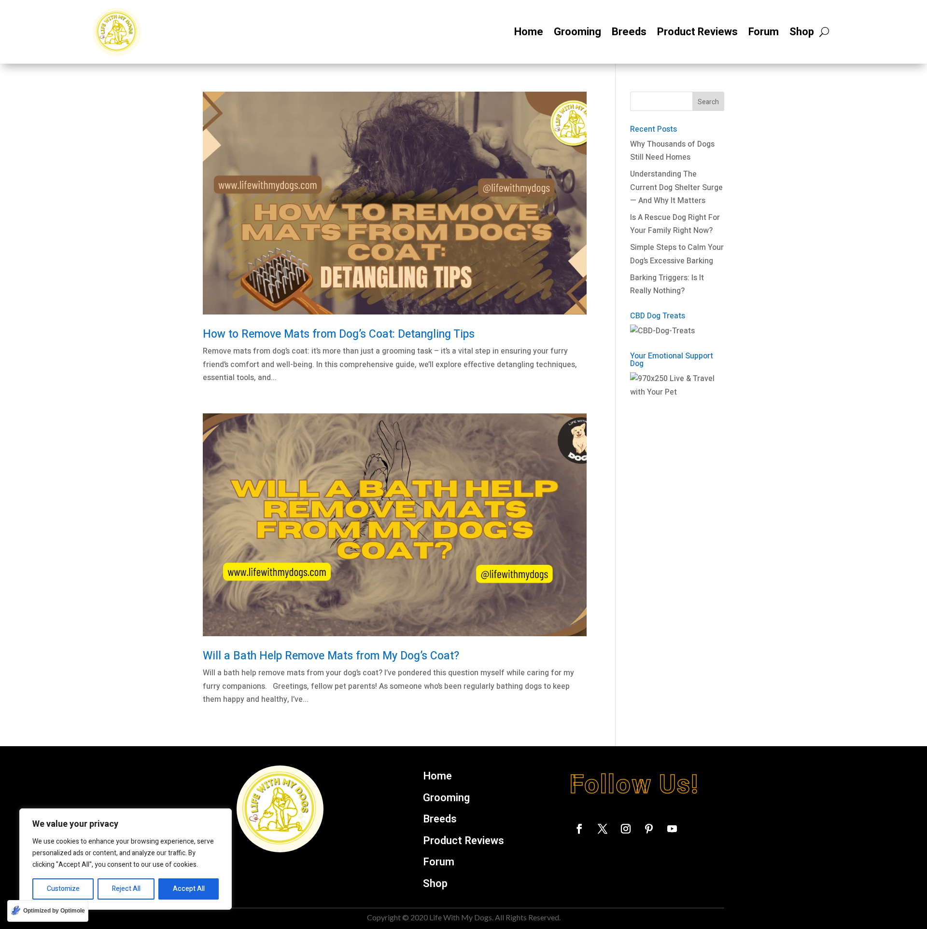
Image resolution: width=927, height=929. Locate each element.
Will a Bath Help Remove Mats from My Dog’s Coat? (331, 656)
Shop (801, 32)
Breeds (629, 32)
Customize (63, 889)
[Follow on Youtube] (672, 828)
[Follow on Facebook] (579, 828)
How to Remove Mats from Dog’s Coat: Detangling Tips (339, 334)
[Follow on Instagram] (625, 828)
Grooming (577, 32)
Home (528, 32)
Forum (763, 32)
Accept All (189, 889)
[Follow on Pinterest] (649, 828)
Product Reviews (697, 32)
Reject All (126, 889)
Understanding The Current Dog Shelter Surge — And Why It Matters (676, 187)
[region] (125, 859)
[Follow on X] (602, 828)
